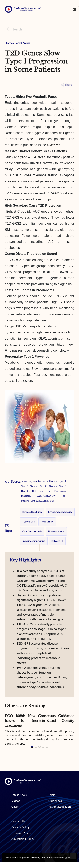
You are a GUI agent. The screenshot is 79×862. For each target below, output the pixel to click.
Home (9, 43)
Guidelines (55, 800)
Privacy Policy (20, 827)
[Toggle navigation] (74, 9)
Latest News (22, 43)
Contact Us (18, 821)
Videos (15, 800)
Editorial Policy (21, 833)
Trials (51, 795)
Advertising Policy (22, 838)
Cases (15, 806)
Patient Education (59, 806)
